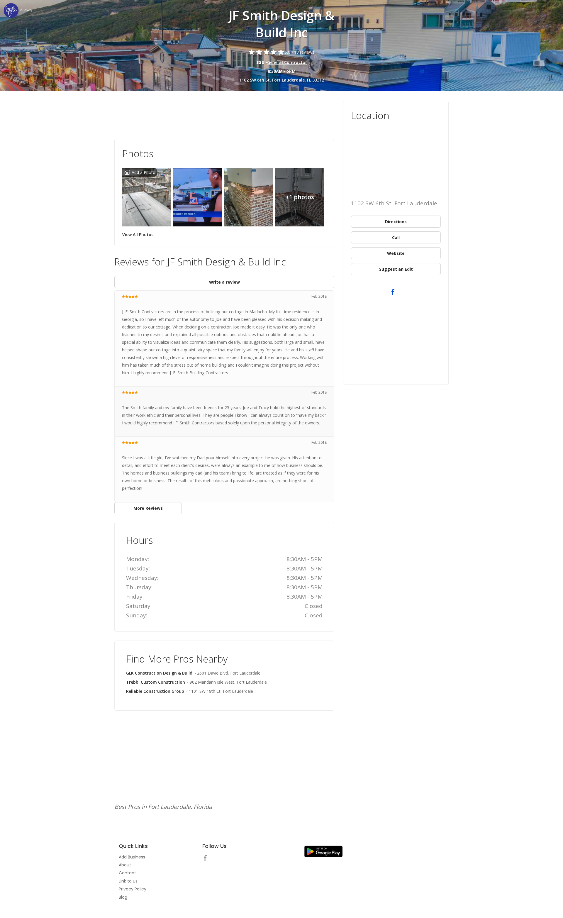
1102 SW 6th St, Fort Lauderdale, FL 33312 (281, 80)
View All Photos (137, 234)
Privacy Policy (132, 889)
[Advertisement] (224, 117)
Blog (123, 897)
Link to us (128, 881)
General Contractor (287, 62)
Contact (127, 873)
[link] (17, 11)
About (125, 865)
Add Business (132, 857)
